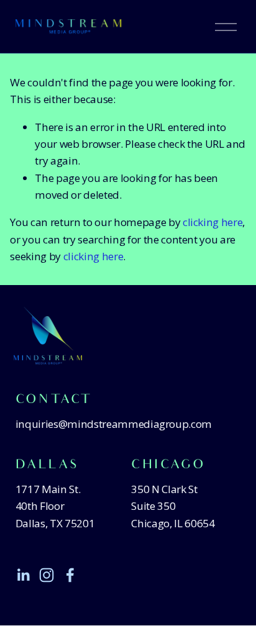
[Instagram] (46, 575)
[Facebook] (70, 575)
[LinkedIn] (23, 575)
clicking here (213, 222)
